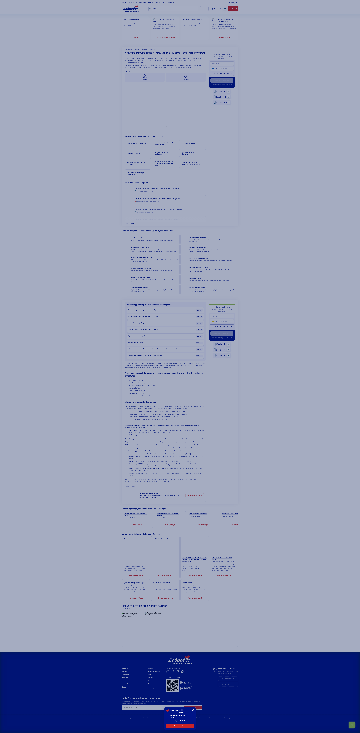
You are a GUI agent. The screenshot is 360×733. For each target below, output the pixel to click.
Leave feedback (180, 726)
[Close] (193, 710)
